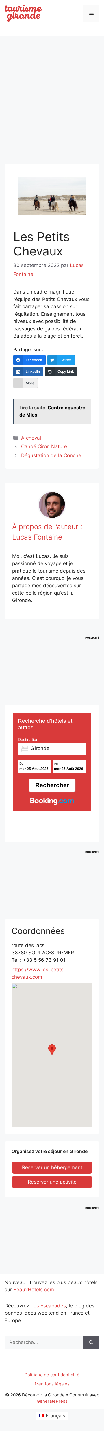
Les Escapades (48, 1306)
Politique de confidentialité (52, 1374)
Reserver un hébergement (52, 1167)
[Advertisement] (52, 94)
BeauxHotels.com (33, 1289)
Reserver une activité (52, 1182)
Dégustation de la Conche (51, 455)
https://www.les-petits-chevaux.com (39, 973)
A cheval (31, 438)
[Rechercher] (91, 1342)
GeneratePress (52, 1401)
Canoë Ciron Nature (44, 446)
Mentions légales (52, 1384)
